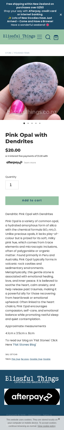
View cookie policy (46, 426)
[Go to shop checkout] (56, 37)
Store (8, 53)
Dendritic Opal (36, 359)
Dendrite (46, 359)
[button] (48, 37)
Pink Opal (16, 359)
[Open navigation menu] (39, 37)
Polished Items (22, 53)
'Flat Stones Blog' (24, 345)
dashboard (34, 415)
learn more (30, 162)
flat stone (25, 359)
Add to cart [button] (32, 200)
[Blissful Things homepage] (19, 37)
